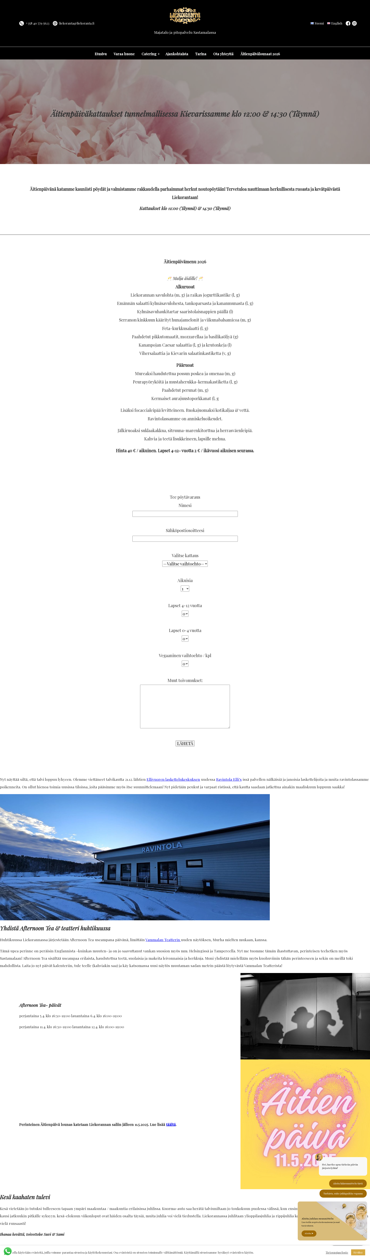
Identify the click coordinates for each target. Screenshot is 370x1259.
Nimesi (185, 505)
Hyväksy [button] (358, 1252)
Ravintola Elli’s (229, 779)
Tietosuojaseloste (337, 1252)
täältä (171, 1124)
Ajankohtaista (177, 54)
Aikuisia (185, 580)
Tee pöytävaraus (185, 497)
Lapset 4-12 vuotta (185, 605)
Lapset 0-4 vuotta (185, 630)
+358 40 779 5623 (37, 23)
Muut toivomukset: (185, 680)
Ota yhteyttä (223, 54)
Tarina (200, 54)
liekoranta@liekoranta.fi (76, 23)
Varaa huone (124, 54)
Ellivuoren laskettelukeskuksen (173, 779)
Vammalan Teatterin (163, 939)
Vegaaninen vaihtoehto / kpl (185, 655)
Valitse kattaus (185, 555)
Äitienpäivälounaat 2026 (260, 54)
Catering (149, 54)
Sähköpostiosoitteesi (185, 530)
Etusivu (101, 54)
